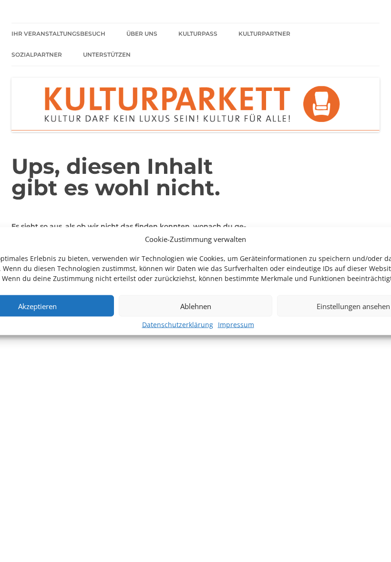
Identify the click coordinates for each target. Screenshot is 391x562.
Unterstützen (107, 54)
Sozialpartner (36, 54)
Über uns (141, 33)
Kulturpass (197, 33)
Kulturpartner (264, 33)
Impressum (236, 324)
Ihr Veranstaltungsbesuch (58, 33)
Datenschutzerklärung (177, 324)
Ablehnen (195, 306)
